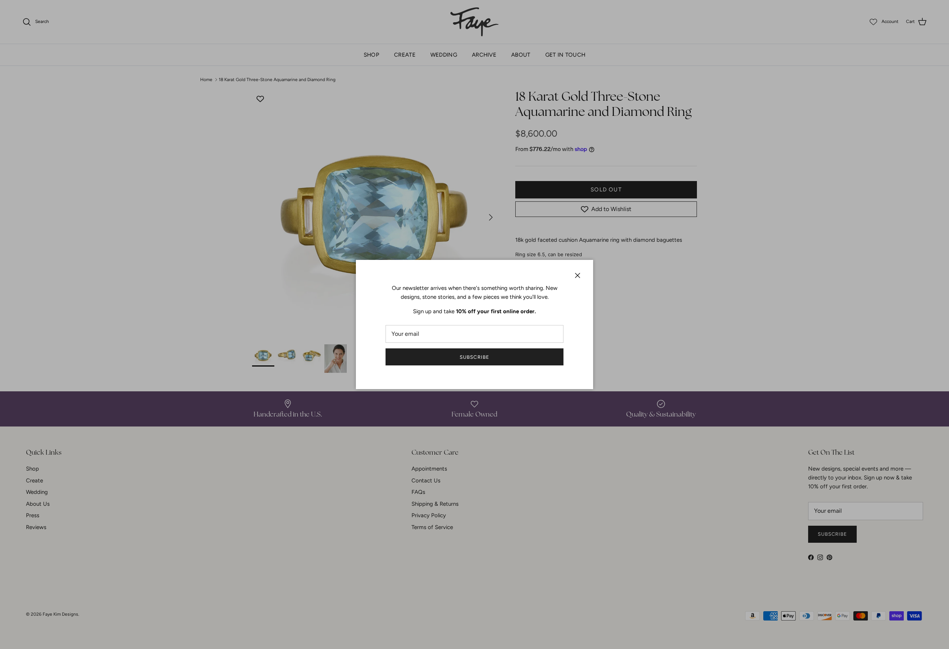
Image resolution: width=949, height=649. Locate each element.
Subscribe (474, 357)
